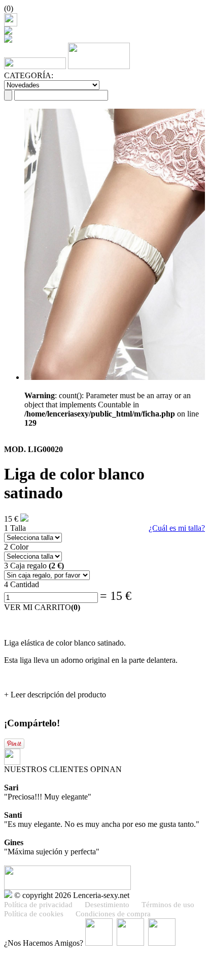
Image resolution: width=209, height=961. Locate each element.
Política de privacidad (38, 905)
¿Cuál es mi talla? (177, 528)
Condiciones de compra (113, 914)
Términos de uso (168, 905)
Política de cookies (33, 914)
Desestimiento (107, 905)
